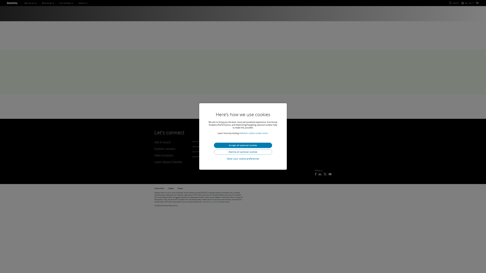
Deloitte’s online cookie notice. (253, 133)
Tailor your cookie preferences (243, 158)
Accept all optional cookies (243, 145)
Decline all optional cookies (243, 152)
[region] (243, 136)
